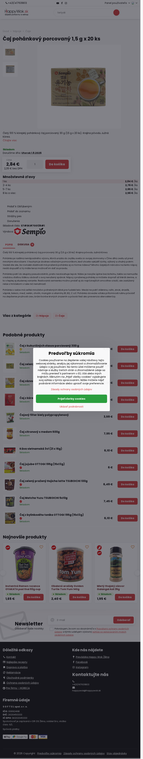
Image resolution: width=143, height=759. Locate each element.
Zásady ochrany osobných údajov (71, 389)
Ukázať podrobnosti (71, 406)
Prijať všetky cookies (71, 399)
